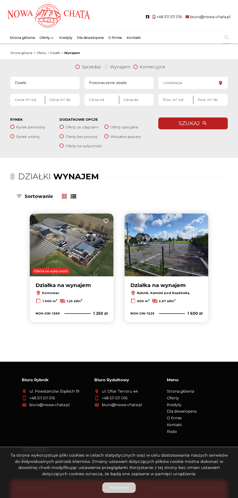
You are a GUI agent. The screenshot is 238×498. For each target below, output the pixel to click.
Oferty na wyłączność (83, 146)
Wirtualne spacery (125, 136)
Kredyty (65, 38)
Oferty (45, 38)
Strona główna (22, 38)
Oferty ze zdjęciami (81, 127)
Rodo (172, 431)
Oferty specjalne (124, 127)
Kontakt (134, 38)
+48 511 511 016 (42, 398)
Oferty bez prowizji (81, 136)
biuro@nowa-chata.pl (49, 405)
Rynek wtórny (28, 136)
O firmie (115, 38)
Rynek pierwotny (30, 127)
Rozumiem (119, 487)
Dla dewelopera (90, 38)
